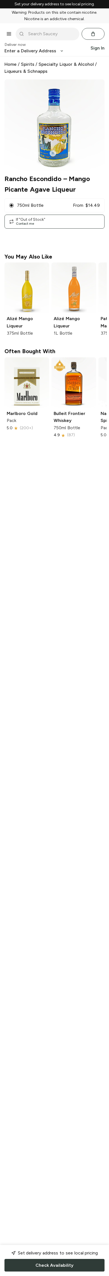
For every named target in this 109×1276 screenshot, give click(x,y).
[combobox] (51, 34)
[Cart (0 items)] (93, 34)
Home (10, 64)
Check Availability (54, 1265)
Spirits (27, 64)
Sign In (98, 48)
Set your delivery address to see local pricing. (55, 4)
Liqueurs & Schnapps (26, 71)
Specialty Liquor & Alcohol (66, 64)
